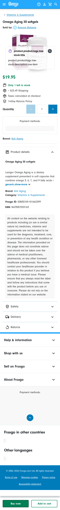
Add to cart (44, 503)
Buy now (16, 503)
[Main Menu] (4, 4)
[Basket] (50, 4)
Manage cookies (29, 477)
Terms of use (11, 477)
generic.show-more (16, 184)
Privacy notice (48, 477)
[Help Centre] (39, 4)
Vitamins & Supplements (20, 14)
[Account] (44, 4)
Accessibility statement (30, 484)
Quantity (8, 109)
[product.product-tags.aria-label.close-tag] (50, 51)
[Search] (56, 4)
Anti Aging (17, 138)
